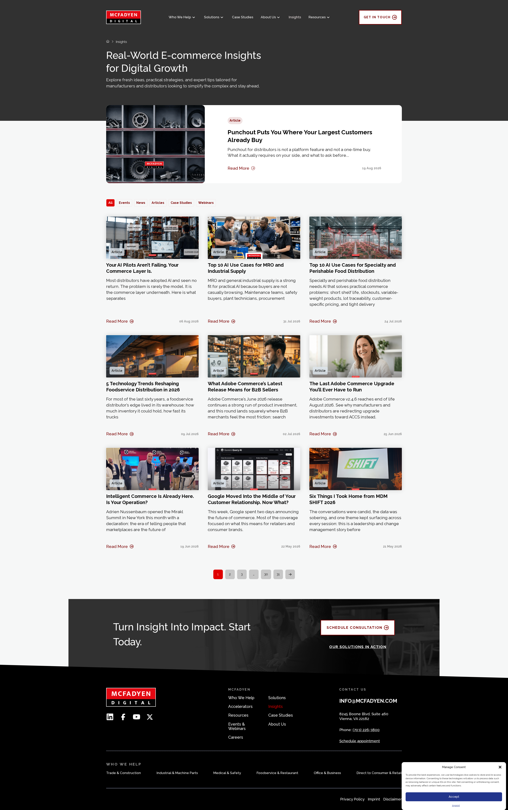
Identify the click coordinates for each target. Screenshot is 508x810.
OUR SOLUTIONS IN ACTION (357, 647)
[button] (500, 767)
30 (266, 574)
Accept (454, 797)
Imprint (456, 805)
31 (278, 574)
